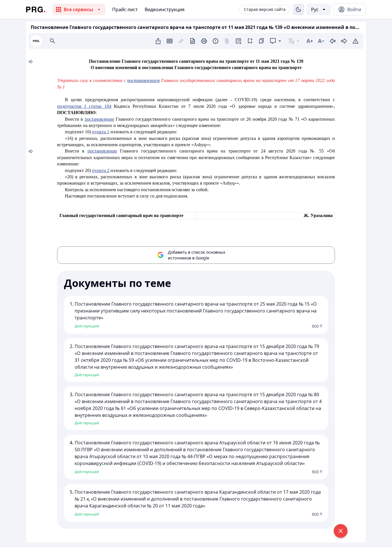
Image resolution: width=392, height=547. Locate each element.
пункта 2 (100, 170)
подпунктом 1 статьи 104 (84, 106)
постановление (99, 119)
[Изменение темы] (298, 9)
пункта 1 (100, 131)
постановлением (143, 80)
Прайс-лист (125, 9)
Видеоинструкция (165, 9)
